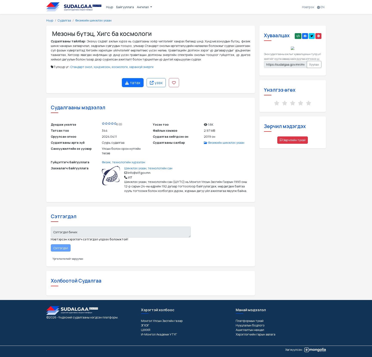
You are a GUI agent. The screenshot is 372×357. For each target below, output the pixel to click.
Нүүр (109, 7)
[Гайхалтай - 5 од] (308, 103)
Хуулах (314, 64)
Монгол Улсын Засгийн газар (162, 321)
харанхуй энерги (141, 67)
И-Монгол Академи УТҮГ (159, 334)
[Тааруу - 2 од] (284, 103)
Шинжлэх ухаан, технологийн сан (148, 168)
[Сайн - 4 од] (300, 103)
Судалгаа (64, 20)
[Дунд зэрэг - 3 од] (292, 103)
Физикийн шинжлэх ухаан (93, 20)
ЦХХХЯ (145, 330)
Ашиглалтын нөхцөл (250, 330)
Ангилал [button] (143, 7)
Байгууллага (125, 7)
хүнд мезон (102, 67)
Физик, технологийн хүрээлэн (123, 162)
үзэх (158, 82)
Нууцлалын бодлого (250, 325)
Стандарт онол (81, 67)
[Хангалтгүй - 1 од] (276, 103)
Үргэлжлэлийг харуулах (68, 259)
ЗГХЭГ (145, 325)
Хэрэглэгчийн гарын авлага (255, 334)
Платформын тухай (250, 321)
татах (134, 82)
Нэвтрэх (308, 7)
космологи (120, 67)
